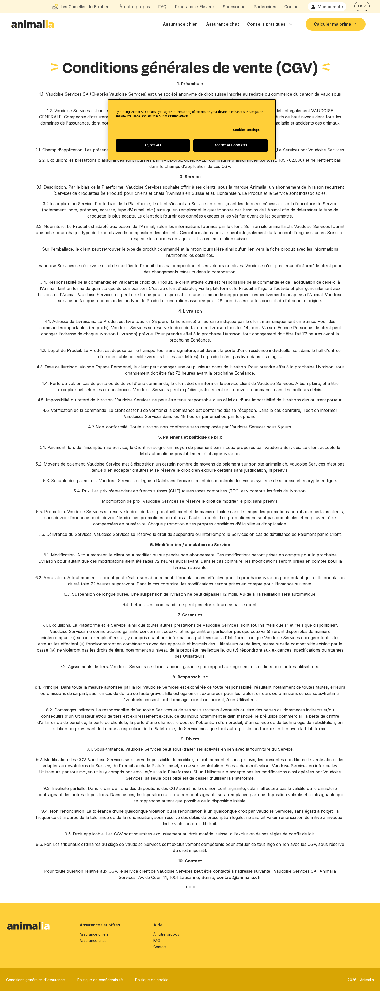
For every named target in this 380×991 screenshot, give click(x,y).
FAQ (162, 6)
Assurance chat (222, 24)
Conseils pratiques (266, 24)
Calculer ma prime (332, 24)
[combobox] (362, 6)
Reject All (153, 145)
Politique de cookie (152, 980)
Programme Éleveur (194, 6)
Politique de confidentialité (100, 980)
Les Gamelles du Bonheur (85, 6)
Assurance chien (180, 24)
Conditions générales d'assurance (35, 980)
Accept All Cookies (230, 145)
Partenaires (265, 6)
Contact (292, 6)
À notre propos (134, 6)
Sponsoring (234, 6)
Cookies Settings (246, 130)
